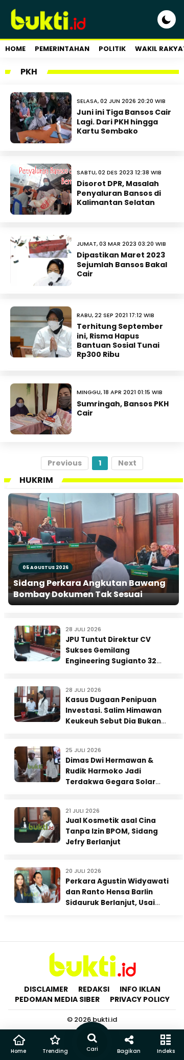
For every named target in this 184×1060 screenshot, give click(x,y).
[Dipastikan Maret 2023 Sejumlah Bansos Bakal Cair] (41, 260)
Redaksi (93, 989)
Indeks (166, 1051)
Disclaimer (46, 989)
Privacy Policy (140, 999)
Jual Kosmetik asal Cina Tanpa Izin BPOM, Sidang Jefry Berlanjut (111, 831)
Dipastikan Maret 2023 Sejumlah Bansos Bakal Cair (122, 264)
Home (15, 49)
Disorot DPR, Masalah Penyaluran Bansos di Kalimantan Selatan (119, 192)
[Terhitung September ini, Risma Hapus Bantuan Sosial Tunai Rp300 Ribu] (41, 331)
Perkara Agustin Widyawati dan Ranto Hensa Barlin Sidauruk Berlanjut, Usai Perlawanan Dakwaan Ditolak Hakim (117, 902)
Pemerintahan (62, 49)
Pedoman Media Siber (57, 999)
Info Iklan (140, 989)
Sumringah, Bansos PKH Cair (123, 408)
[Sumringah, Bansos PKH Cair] (41, 408)
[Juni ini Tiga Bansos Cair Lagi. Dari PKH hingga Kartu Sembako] (41, 117)
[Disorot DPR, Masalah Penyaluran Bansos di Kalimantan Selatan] (41, 189)
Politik (112, 49)
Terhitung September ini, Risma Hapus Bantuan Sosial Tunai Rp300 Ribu (120, 340)
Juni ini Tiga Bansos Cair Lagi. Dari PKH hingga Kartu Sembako (124, 121)
